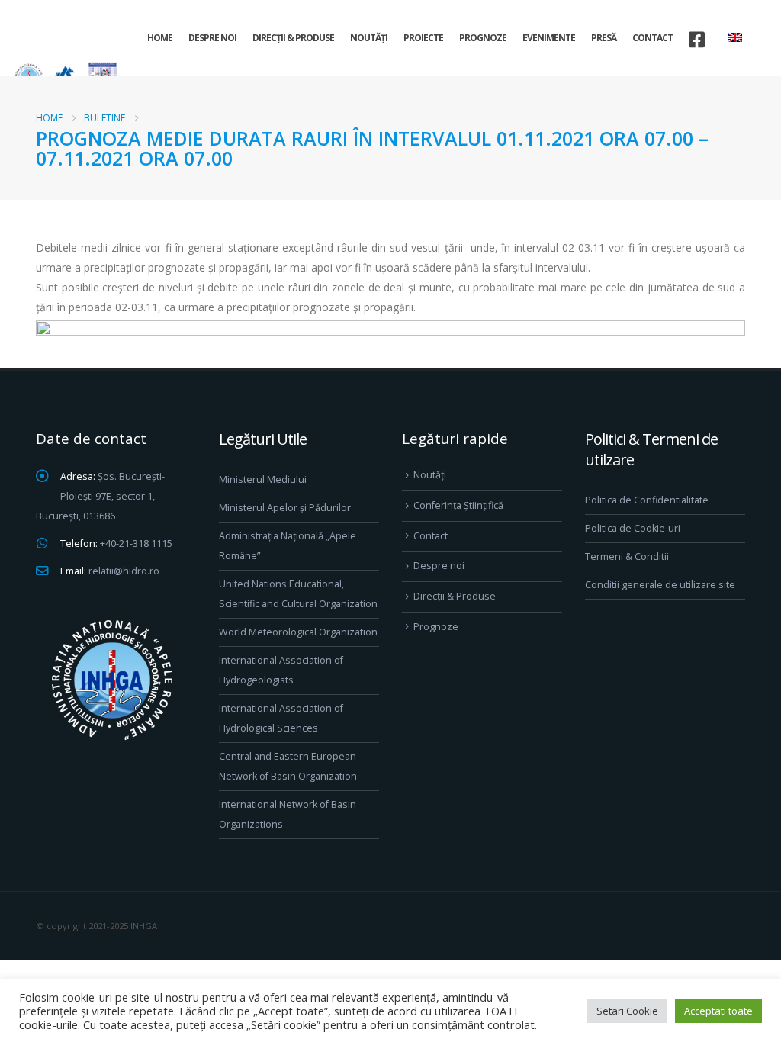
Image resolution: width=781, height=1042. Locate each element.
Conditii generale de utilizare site (660, 584)
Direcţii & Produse (293, 37)
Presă (603, 37)
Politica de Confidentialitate (647, 500)
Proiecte (423, 37)
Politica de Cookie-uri (632, 528)
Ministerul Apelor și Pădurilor (285, 507)
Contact (652, 37)
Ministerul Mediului (263, 479)
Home (159, 37)
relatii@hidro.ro (123, 570)
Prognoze (482, 37)
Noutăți (368, 37)
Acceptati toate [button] (718, 1011)
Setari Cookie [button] (627, 1011)
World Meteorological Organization (298, 632)
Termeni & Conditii (627, 556)
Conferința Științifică (458, 505)
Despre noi (212, 37)
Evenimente (548, 37)
